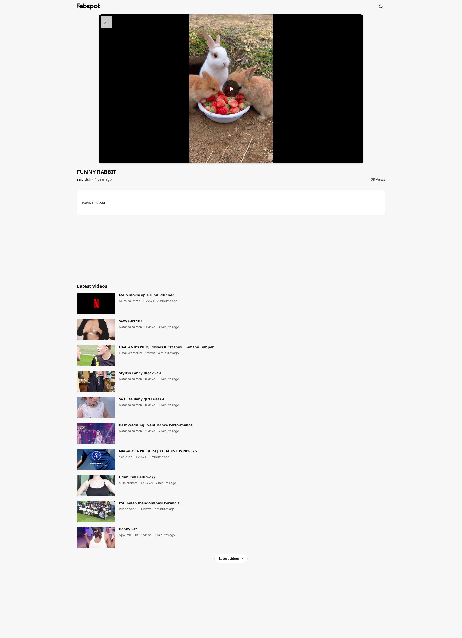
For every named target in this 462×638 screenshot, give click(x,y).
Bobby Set (128, 529)
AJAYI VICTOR (128, 535)
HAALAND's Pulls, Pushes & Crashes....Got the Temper (166, 347)
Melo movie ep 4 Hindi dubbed (147, 295)
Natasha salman (130, 327)
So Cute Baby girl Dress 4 (141, 399)
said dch (84, 179)
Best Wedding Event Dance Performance (155, 425)
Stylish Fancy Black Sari (140, 373)
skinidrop (125, 457)
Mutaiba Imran (129, 301)
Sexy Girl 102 (130, 321)
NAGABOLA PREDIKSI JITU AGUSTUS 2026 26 (158, 451)
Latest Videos (92, 286)
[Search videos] (380, 6)
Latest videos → (231, 558)
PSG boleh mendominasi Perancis (149, 503)
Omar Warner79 (130, 353)
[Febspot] (88, 6)
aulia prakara (128, 483)
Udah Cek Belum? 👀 (137, 477)
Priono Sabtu (128, 509)
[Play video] (231, 89)
